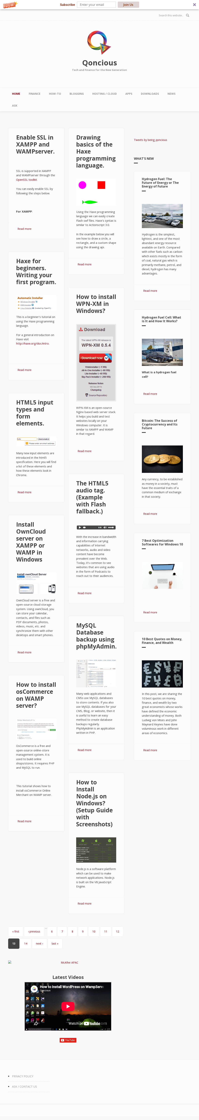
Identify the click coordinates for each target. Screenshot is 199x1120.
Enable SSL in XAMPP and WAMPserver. (35, 144)
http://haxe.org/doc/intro (32, 343)
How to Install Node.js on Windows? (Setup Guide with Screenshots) (94, 803)
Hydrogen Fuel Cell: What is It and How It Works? (161, 319)
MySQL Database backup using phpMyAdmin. (96, 635)
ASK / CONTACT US (24, 1086)
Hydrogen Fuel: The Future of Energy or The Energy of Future (160, 182)
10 (93, 931)
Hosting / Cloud (104, 94)
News (171, 94)
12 (117, 931)
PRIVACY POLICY (22, 1076)
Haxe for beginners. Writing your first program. (36, 271)
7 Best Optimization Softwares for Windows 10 (162, 542)
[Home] (99, 43)
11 (105, 931)
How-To (55, 94)
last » (55, 943)
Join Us (128, 5)
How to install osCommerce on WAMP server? (36, 695)
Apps (128, 94)
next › (39, 943)
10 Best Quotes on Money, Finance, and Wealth (162, 641)
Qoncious (99, 62)
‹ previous (34, 931)
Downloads (150, 94)
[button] (99, 4)
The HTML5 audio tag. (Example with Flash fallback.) (92, 497)
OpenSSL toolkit (26, 179)
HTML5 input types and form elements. (34, 412)
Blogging (77, 94)
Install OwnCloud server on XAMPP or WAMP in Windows (31, 541)
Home (16, 94)
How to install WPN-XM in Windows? (96, 304)
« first (15, 931)
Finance (34, 94)
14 (25, 943)
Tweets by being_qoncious (150, 140)
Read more (24, 229)
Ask (14, 105)
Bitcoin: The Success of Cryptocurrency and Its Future (159, 424)
